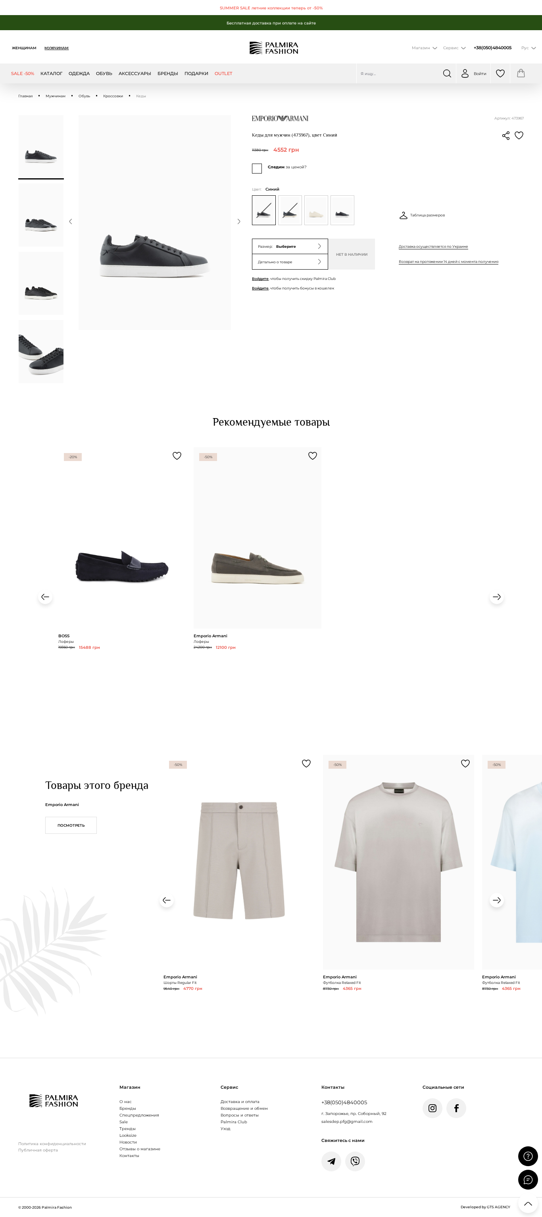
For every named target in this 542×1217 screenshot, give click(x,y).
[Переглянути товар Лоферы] (122, 572)
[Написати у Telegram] (331, 1161)
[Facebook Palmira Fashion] (456, 1108)
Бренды (127, 1108)
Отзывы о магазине (139, 1148)
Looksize (127, 1135)
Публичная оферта (38, 1150)
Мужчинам (56, 48)
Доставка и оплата (240, 1101)
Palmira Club (234, 1121)
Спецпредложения (139, 1115)
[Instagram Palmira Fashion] (432, 1108)
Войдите (260, 278)
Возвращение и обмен (244, 1108)
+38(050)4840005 (492, 47)
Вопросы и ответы (240, 1115)
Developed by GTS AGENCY (485, 1207)
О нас (125, 1101)
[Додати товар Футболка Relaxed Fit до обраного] (465, 763)
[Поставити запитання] (528, 1156)
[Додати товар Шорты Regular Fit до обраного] (306, 763)
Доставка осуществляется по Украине (433, 246)
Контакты (129, 1155)
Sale (123, 1121)
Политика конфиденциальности (52, 1143)
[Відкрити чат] (528, 1180)
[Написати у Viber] (355, 1161)
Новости (128, 1142)
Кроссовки (113, 96)
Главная (25, 96)
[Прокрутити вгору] (528, 1203)
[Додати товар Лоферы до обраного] (177, 456)
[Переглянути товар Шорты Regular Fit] (239, 897)
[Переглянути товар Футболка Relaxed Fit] (399, 897)
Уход (226, 1128)
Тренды (127, 1128)
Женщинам (24, 48)
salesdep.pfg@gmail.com (347, 1121)
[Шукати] (447, 73)
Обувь (84, 96)
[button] (70, 222)
